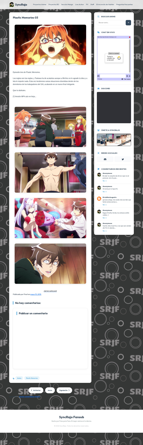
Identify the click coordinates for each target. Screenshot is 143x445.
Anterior (37, 390)
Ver (104, 181)
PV (87, 4)
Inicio (50, 390)
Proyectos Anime (39, 4)
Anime (19, 378)
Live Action (79, 4)
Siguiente (63, 390)
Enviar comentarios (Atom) (29, 396)
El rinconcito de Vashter (105, 4)
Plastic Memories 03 (25, 17)
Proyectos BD (53, 4)
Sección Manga (67, 4)
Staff (92, 4)
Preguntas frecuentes (124, 4)
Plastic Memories (32, 378)
